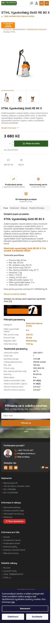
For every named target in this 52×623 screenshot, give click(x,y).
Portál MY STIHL (10, 571)
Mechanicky (31, 341)
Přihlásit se (26, 423)
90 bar (29, 338)
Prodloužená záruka (11, 543)
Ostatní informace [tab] (36, 208)
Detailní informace (8, 128)
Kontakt (6, 537)
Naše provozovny (10, 553)
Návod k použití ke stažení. (15, 294)
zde (13, 602)
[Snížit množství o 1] (13, 145)
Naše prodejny (23, 457)
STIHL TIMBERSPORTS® (13, 574)
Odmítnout (13, 616)
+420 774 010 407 (25, 450)
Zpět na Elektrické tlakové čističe (19, 16)
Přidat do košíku (33, 143)
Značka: (10, 32)
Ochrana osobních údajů (13, 510)
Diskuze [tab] (24, 208)
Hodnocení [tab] (14, 208)
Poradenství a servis (12, 540)
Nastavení (25, 608)
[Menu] (46, 3)
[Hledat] (31, 3)
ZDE (10, 301)
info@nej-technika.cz (26, 453)
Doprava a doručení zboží (14, 550)
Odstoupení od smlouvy (13, 514)
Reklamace (7, 517)
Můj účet (6, 568)
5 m (27, 330)
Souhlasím (37, 616)
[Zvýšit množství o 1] (13, 142)
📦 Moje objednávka (14, 521)
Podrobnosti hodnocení (37, 29)
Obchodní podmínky (11, 507)
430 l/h (29, 334)
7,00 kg (29, 344)
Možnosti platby (10, 547)
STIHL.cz (7, 577)
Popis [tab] (5, 208)
